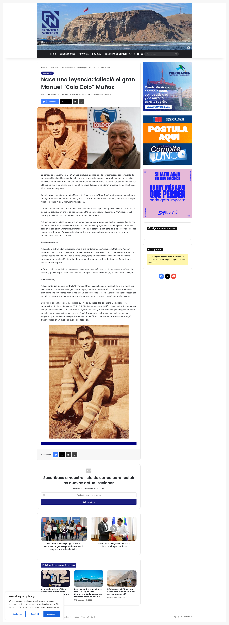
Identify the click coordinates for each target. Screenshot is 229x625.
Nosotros (188, 616)
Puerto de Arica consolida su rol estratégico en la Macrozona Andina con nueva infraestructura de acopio (88, 593)
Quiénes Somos (67, 54)
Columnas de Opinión (116, 54)
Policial (96, 54)
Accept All (51, 614)
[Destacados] (114, 26)
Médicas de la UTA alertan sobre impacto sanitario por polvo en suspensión (121, 592)
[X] (62, 454)
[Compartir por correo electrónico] (75, 101)
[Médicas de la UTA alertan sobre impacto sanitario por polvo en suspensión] (121, 578)
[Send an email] (55, 94)
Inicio (53, 54)
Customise (17, 614)
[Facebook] (55, 454)
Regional (84, 54)
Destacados (54, 67)
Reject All (35, 614)
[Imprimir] (81, 101)
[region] (34, 606)
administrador (48, 94)
